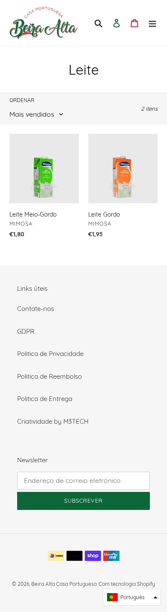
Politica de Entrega (44, 399)
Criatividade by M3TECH (53, 421)
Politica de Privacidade (50, 354)
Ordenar (21, 100)
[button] (132, 597)
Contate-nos (35, 308)
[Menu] (152, 23)
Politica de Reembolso (49, 376)
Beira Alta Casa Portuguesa (64, 584)
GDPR (25, 331)
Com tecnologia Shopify (126, 584)
